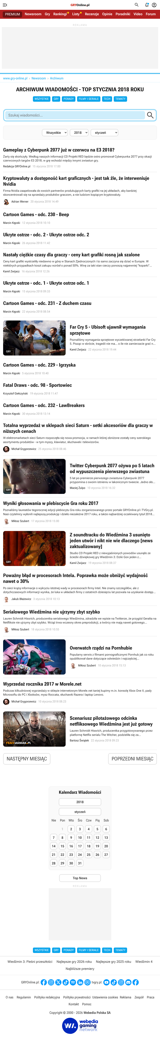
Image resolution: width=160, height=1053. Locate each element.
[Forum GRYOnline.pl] (87, 982)
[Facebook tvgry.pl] (135, 982)
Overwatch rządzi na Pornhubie (80, 657)
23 (71, 855)
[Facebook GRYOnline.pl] (44, 982)
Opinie (107, 14)
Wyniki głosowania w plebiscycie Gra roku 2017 (80, 512)
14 (53, 846)
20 (106, 846)
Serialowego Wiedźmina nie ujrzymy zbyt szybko (80, 621)
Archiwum (57, 78)
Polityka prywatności (77, 997)
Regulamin (24, 997)
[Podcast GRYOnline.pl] (73, 982)
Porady (69, 99)
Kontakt (74, 1004)
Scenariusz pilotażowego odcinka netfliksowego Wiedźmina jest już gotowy (80, 729)
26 (97, 855)
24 (80, 855)
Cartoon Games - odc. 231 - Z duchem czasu (80, 307)
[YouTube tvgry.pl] (106, 982)
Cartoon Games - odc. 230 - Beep (80, 218)
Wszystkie (42, 99)
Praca (150, 997)
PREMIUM (12, 14)
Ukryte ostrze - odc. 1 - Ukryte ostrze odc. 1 (80, 287)
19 (97, 846)
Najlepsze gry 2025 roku (113, 962)
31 (80, 863)
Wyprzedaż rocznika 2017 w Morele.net (80, 693)
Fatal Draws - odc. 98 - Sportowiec (80, 389)
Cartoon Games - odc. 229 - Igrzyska (80, 369)
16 (71, 846)
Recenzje (92, 14)
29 (62, 863)
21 (53, 855)
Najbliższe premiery (80, 969)
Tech (107, 99)
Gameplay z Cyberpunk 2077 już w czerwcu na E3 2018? (80, 158)
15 (62, 846)
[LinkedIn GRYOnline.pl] (80, 982)
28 (53, 863)
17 (80, 846)
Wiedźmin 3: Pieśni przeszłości (30, 962)
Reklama (125, 997)
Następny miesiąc (27, 759)
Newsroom (33, 14)
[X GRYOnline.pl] (58, 982)
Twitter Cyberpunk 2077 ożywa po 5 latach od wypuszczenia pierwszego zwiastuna (80, 476)
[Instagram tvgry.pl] (121, 982)
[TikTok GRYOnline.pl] (65, 982)
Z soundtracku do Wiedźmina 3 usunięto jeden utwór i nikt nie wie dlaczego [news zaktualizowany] (80, 548)
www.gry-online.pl (15, 78)
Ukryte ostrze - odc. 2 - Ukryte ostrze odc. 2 (80, 239)
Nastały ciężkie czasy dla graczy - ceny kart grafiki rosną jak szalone (80, 263)
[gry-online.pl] (80, 5)
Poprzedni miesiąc (132, 759)
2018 (80, 802)
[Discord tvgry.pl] (128, 982)
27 (106, 855)
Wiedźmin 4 (143, 962)
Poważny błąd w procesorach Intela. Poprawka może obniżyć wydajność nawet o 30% (80, 587)
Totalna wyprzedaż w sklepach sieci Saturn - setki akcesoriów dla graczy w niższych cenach (80, 437)
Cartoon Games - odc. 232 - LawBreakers (80, 409)
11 (88, 838)
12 (97, 838)
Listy (76, 14)
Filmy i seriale (89, 99)
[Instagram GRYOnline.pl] (51, 982)
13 (106, 838)
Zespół (139, 997)
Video (138, 14)
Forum (151, 14)
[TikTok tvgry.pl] (114, 982)
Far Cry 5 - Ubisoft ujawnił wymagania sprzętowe (80, 338)
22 (62, 855)
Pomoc (86, 1004)
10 (80, 838)
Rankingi (60, 14)
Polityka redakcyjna (47, 997)
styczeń (79, 812)
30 (71, 863)
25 (88, 855)
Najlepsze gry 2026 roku (74, 962)
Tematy (120, 99)
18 (88, 846)
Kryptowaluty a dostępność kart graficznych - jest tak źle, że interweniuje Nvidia (80, 190)
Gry (47, 14)
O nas (9, 997)
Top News (80, 878)
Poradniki (123, 14)
